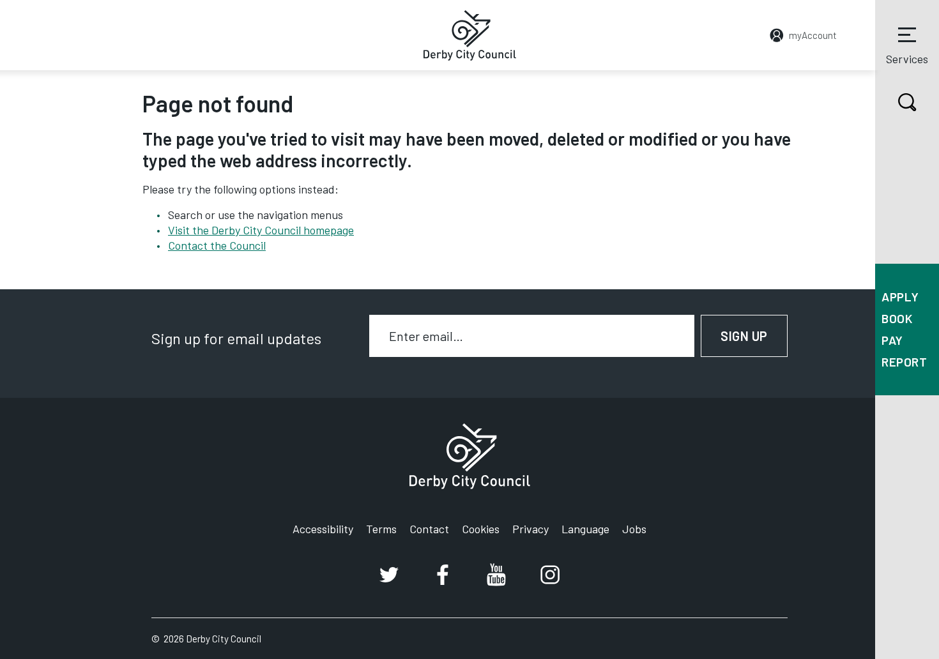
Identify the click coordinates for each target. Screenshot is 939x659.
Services (907, 59)
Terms (381, 529)
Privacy (530, 529)
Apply (900, 297)
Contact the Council (217, 245)
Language (585, 529)
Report (904, 362)
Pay (892, 340)
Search (907, 102)
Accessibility (323, 529)
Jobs (634, 529)
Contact (429, 529)
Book (897, 318)
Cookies (481, 529)
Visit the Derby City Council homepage (261, 230)
